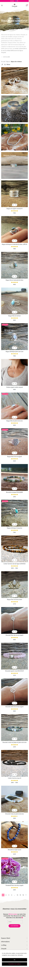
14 (16, 867)
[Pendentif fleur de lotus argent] (14, 843)
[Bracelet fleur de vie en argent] (14, 601)
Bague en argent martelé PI (14, 203)
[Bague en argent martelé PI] (14, 188)
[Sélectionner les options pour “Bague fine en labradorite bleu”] (12, 268)
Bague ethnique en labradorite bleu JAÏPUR (14, 237)
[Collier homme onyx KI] (14, 739)
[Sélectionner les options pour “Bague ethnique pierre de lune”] (12, 337)
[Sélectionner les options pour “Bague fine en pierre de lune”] (12, 404)
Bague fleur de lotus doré (13, 581)
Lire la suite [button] (6, 57)
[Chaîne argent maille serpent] (14, 361)
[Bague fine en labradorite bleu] (14, 257)
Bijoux (8, 61)
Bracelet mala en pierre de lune (14, 788)
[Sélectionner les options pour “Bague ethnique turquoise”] (12, 508)
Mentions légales (14, 929)
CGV (20, 929)
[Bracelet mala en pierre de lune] (14, 774)
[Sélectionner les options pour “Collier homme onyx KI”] (12, 750)
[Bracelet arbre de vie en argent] (14, 670)
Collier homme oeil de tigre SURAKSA (14, 546)
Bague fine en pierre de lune (14, 408)
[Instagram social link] (13, 935)
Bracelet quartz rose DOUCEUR (14, 650)
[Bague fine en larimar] (14, 292)
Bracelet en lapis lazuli (14, 823)
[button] (12, 372)
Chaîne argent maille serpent (14, 375)
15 (19, 867)
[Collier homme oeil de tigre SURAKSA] (14, 532)
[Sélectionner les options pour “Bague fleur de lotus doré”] (12, 577)
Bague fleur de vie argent (14, 442)
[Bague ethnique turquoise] (14, 497)
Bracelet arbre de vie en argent (14, 684)
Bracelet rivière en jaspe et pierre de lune (14, 719)
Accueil (3, 61)
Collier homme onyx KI (13, 753)
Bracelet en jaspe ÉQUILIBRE (14, 477)
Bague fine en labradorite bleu (14, 272)
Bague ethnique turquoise (13, 511)
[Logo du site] (14, 5)
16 (22, 867)
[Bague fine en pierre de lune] (14, 394)
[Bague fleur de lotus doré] (14, 566)
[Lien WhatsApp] (17, 935)
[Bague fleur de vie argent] (14, 428)
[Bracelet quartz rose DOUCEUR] (14, 636)
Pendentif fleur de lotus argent (14, 857)
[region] (14, 958)
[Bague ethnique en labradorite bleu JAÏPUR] (14, 223)
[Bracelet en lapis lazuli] (14, 808)
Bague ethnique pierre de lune (14, 341)
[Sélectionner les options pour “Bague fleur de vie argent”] (12, 439)
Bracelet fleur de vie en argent (14, 615)
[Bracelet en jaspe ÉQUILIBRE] (14, 463)
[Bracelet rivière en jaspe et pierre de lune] (14, 705)
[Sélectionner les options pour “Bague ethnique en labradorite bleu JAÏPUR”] (12, 233)
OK (14, 959)
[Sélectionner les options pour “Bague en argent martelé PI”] (12, 199)
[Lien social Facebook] (11, 935)
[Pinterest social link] (15, 935)
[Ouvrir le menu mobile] (1, 5)
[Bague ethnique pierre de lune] (14, 327)
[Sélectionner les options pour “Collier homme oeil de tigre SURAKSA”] (12, 542)
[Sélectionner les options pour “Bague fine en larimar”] (12, 303)
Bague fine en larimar (14, 306)
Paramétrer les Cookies (15, 964)
